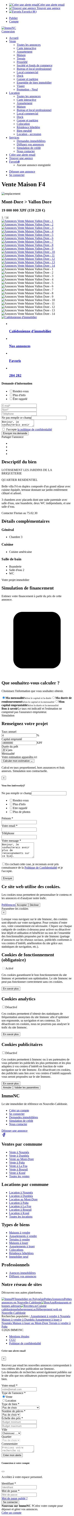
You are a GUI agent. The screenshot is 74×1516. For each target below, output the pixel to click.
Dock (20, 75)
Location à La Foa (20, 1206)
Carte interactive (26, 48)
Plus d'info (19, 395)
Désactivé (11, 1007)
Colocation (23, 123)
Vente (12, 41)
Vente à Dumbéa (19, 1155)
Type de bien (10, 1404)
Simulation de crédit (29, 147)
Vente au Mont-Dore (21, 1159)
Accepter (22, 905)
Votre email (9, 825)
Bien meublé (24, 130)
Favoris (28, 11)
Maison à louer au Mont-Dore (31, 1323)
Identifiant (9, 1483)
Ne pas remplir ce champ (16, 417)
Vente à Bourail (18, 1169)
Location (11, 1400)
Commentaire (10, 1443)
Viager (21, 86)
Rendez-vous (21, 391)
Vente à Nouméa (19, 1152)
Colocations (16, 1249)
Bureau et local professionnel (34, 68)
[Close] (3, 1471)
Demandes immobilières (23, 1117)
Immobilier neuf (18, 1256)
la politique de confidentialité (34, 429)
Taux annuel (9, 731)
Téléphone (8, 833)
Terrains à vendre (19, 1239)
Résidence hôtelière (28, 127)
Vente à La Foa (18, 1166)
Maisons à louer (18, 1243)
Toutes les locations (20, 1216)
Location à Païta (18, 1202)
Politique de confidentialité (25, 1343)
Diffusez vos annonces (22, 1276)
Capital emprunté (12, 739)
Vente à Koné (17, 1172)
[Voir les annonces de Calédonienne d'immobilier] (19, 317)
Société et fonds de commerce (34, 65)
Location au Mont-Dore (23, 1199)
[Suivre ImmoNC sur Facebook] (4, 1136)
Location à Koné (19, 1213)
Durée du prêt (10, 746)
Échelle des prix (12, 1418)
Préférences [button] (8, 904)
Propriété (22, 62)
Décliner (34, 905)
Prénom (7, 818)
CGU (12, 1340)
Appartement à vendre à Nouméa (50, 1316)
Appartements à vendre (23, 1236)
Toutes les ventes (19, 1176)
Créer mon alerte (12, 1455)
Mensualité (8, 753)
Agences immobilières (22, 1273)
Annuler (7, 1087)
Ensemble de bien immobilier (34, 82)
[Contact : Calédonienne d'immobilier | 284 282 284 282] (27, 221)
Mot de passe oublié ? (15, 1498)
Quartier (6, 1436)
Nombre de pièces (13, 1411)
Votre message (11, 840)
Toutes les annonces (29, 44)
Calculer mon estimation (18, 760)
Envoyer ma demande (15, 433)
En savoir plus (11, 988)
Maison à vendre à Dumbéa (18, 1319)
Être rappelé (20, 399)
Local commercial (27, 72)
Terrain (21, 58)
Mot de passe (11, 1491)
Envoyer (7, 878)
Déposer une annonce (15, 1130)
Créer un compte (19, 1110)
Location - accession (29, 134)
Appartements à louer (22, 1246)
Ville (4, 1429)
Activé (9, 968)
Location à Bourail (20, 1209)
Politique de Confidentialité (40, 867)
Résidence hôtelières (21, 1253)
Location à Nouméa (21, 1192)
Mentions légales (19, 1336)
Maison (21, 55)
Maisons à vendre (19, 1232)
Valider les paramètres (26, 1087)
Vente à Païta (17, 1162)
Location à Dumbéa (21, 1196)
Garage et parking (27, 79)
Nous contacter (18, 1124)
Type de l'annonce (14, 1393)
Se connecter (16, 1113)
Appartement (24, 51)
